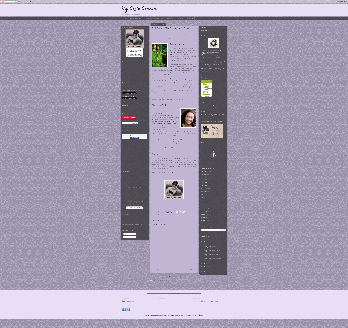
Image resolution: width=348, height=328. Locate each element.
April (205, 244)
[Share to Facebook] (182, 212)
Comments (127, 237)
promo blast (204, 217)
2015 (204, 241)
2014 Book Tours (205, 180)
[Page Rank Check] (128, 301)
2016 (204, 239)
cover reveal (204, 211)
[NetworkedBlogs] (134, 135)
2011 (204, 271)
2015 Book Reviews (162, 215)
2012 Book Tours (205, 171)
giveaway (203, 214)
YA (202, 197)
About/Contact (189, 18)
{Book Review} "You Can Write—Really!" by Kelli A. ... (212, 247)
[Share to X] (181, 212)
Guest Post (203, 194)
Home (125, 18)
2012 (204, 269)
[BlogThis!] (179, 212)
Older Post (192, 270)
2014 (204, 263)
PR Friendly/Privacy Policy (135, 18)
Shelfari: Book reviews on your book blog (132, 224)
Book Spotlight (204, 191)
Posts (125, 234)
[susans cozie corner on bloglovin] (130, 124)
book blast (203, 206)
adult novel (203, 200)
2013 (204, 266)
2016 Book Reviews (205, 185)
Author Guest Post (205, 188)
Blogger (201, 315)
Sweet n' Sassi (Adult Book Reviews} (174, 18)
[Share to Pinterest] (184, 212)
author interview (205, 203)
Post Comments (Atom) (178, 277)
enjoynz (188, 315)
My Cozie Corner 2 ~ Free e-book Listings (154, 18)
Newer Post (156, 270)
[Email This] (177, 212)
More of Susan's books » (134, 204)
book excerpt (204, 209)
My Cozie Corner (139, 9)
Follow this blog (134, 137)
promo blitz (203, 220)
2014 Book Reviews (206, 177)
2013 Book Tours (205, 174)
